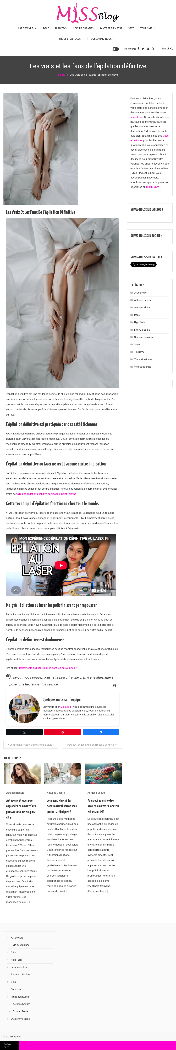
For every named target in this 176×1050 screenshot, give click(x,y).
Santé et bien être (111, 28)
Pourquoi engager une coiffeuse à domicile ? (91, 744)
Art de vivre (25, 28)
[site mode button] (115, 49)
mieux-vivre (152, 186)
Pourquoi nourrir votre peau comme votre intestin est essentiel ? (103, 806)
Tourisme (146, 28)
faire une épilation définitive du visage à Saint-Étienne (46, 493)
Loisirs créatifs (83, 28)
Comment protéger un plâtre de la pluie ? (32, 744)
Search (165, 48)
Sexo (131, 28)
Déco (46, 28)
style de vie (136, 117)
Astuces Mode (142, 307)
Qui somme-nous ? (102, 38)
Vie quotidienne (142, 366)
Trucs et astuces (70, 38)
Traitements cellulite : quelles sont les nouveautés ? (48, 667)
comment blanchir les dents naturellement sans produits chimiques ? (62, 806)
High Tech (61, 28)
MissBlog (65, 706)
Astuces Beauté (15, 792)
